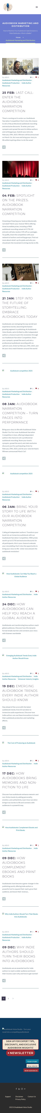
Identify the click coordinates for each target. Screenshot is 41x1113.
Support (8, 1096)
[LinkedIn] (19, 1089)
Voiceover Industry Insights (28, 679)
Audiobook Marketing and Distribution (17, 80)
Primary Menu (37, 7)
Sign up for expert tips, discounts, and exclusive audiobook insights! (20, 1044)
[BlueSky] (25, 1089)
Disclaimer (19, 1096)
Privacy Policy (20, 1099)
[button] (4, 147)
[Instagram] (22, 1089)
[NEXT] (13, 998)
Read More (15, 147)
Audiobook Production (11, 83)
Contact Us (32, 1096)
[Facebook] (16, 1089)
